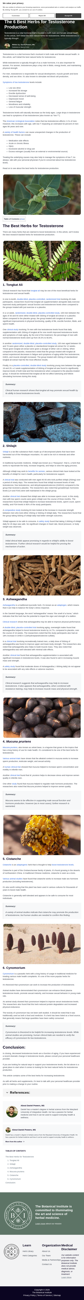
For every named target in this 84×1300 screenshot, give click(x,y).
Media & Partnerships (51, 1260)
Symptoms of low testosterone (16, 82)
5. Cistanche (12, 1175)
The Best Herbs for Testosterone (19, 1157)
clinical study (12, 329)
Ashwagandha (9, 605)
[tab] (42, 1093)
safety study (43, 521)
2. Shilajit (11, 1164)
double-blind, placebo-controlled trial (20, 627)
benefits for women (36, 471)
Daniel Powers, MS (28, 44)
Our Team (46, 1256)
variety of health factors (14, 132)
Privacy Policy (29, 1295)
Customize (16, 15)
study (14, 784)
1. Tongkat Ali (13, 1160)
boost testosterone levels (63, 865)
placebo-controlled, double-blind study (29, 365)
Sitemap (57, 1295)
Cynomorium (8, 974)
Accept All (68, 15)
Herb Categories (30, 1256)
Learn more (40, 1224)
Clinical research (10, 622)
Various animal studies (12, 879)
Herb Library (28, 1251)
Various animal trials (11, 758)
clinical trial (9, 480)
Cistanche (7, 865)
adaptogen (61, 605)
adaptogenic (22, 865)
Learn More (66, 1277)
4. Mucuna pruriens (15, 1172)
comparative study (12, 510)
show (22, 219)
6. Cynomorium (14, 1179)
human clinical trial (12, 767)
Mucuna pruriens (10, 747)
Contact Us (47, 1264)
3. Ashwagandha (14, 1168)
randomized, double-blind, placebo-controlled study (37, 313)
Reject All (42, 15)
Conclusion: (10, 1183)
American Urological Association (21, 121)
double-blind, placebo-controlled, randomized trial (38, 299)
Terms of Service (44, 1295)
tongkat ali (35, 291)
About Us (46, 1251)
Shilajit (6, 452)
